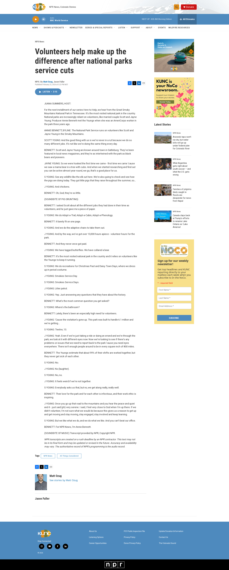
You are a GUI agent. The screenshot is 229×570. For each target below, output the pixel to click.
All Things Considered (69, 456)
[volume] (43, 19)
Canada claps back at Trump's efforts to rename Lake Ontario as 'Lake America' (181, 221)
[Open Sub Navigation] (40, 28)
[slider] (47, 19)
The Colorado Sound (167, 543)
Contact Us (163, 537)
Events (162, 28)
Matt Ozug (48, 81)
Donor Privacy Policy (132, 543)
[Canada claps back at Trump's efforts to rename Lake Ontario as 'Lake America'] (162, 216)
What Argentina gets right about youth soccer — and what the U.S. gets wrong (182, 169)
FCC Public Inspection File (134, 531)
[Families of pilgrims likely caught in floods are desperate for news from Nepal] (162, 190)
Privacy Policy (129, 537)
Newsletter (76, 28)
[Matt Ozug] (41, 482)
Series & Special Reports (99, 28)
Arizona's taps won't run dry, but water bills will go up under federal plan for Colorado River (182, 143)
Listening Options (96, 537)
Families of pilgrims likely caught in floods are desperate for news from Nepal (182, 195)
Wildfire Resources (179, 28)
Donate (190, 7)
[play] (36, 19)
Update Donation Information (171, 531)
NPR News (39, 41)
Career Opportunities (98, 543)
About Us (93, 531)
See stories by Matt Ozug (64, 480)
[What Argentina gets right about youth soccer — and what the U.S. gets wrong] (162, 164)
